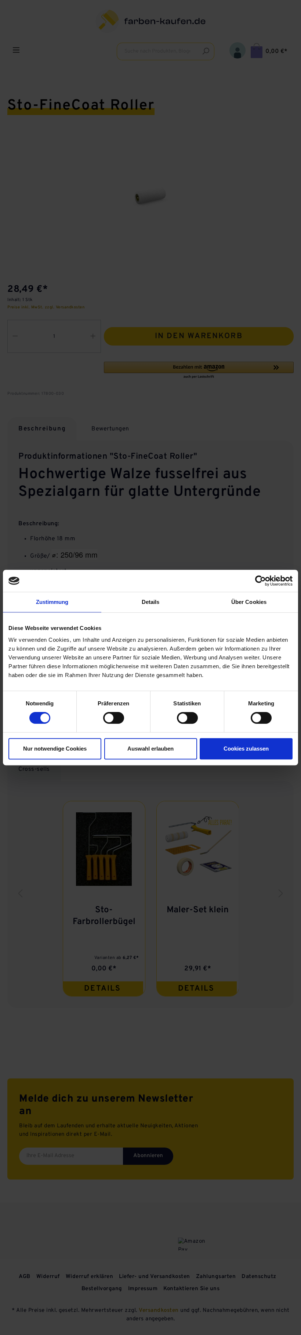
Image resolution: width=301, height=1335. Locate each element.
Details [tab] (151, 602)
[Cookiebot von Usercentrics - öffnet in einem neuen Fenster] (260, 580)
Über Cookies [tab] (248, 602)
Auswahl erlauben (150, 748)
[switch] (113, 718)
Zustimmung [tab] (52, 602)
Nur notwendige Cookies (55, 748)
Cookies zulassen (246, 748)
